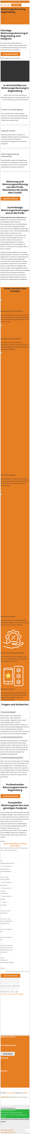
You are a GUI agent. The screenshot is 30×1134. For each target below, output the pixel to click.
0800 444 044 (5, 1041)
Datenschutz (8, 1067)
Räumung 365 (9, 1093)
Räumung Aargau (6, 1075)
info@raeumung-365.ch (8, 1050)
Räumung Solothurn (7, 1084)
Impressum (7, 1064)
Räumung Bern (6, 1077)
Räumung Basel (6, 1080)
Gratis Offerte (8, 1062)
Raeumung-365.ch (5, 5)
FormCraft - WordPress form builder (12, 994)
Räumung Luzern (6, 1082)
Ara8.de (25, 1093)
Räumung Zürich (6, 1086)
